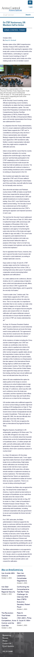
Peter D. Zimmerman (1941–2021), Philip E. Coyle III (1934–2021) (24, 618)
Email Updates (8, 646)
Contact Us (7, 643)
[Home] (13, 9)
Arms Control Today (14, 30)
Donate (5, 638)
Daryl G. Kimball (10, 40)
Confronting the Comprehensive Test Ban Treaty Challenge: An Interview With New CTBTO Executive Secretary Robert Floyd (23, 597)
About (5, 640)
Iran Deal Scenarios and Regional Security (8, 589)
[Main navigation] (30, 2)
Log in (31, 7)
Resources (7, 635)
